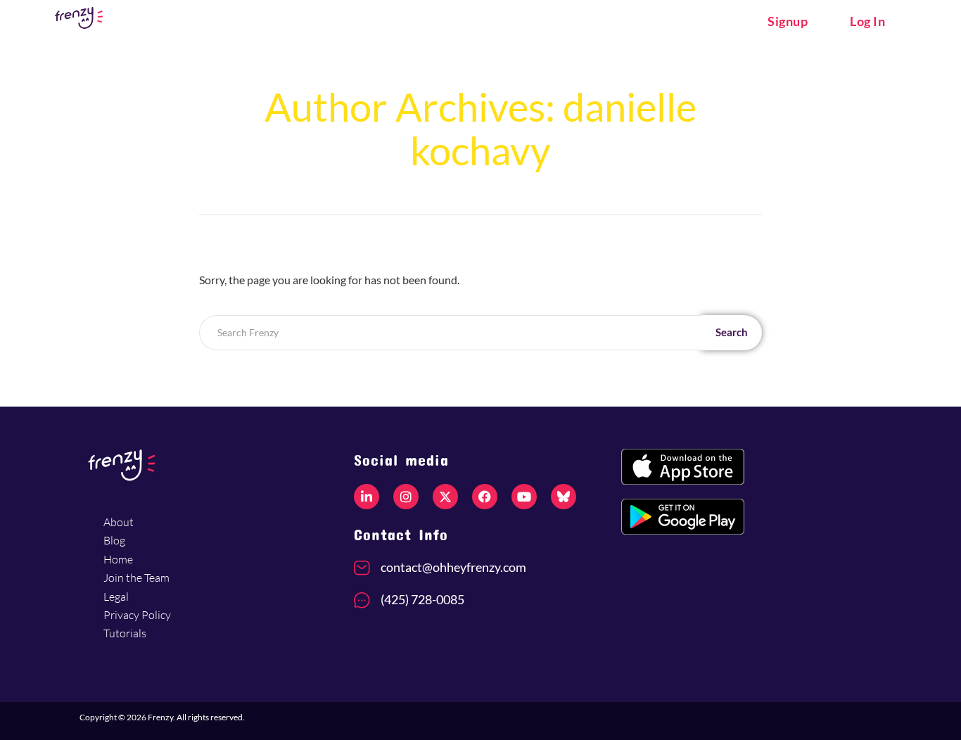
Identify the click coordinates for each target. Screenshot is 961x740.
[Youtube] (524, 496)
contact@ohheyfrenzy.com (453, 567)
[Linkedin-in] (366, 496)
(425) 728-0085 (422, 599)
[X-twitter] (445, 496)
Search (731, 332)
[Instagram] (406, 496)
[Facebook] (484, 496)
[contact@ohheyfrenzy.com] (362, 568)
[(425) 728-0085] (362, 600)
